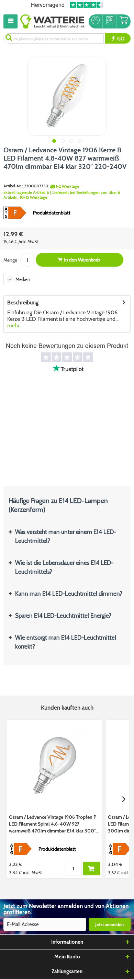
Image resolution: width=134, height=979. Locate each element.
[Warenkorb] (124, 21)
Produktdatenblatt (51, 213)
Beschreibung (22, 302)
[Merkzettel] (109, 21)
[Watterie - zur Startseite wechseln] (52, 21)
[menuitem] (11, 21)
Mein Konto (67, 957)
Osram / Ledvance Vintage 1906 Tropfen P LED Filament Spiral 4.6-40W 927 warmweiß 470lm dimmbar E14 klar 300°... (54, 824)
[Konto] (95, 21)
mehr (13, 325)
